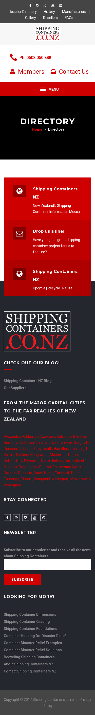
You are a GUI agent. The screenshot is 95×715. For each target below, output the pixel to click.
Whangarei (12, 485)
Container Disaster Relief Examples (33, 643)
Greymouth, (44, 449)
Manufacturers (74, 12)
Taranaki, (62, 473)
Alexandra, (13, 436)
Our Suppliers (15, 388)
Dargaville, (82, 443)
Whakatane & (80, 479)
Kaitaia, (10, 455)
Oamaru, (11, 467)
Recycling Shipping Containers (29, 657)
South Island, (44, 473)
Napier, (73, 455)
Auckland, (48, 436)
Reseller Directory (23, 12)
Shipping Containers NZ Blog (28, 381)
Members (30, 71)
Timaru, (27, 479)
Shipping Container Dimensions (30, 614)
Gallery (30, 18)
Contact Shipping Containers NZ (30, 671)
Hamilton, (62, 449)
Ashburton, (31, 436)
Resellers (50, 18)
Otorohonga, (28, 467)
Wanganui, (42, 479)
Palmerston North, (67, 467)
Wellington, (60, 479)
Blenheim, (81, 436)
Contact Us (73, 71)
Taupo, (75, 473)
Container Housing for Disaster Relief (35, 636)
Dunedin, (11, 449)
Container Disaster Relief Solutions (33, 650)
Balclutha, (65, 436)
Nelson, (10, 461)
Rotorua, (11, 473)
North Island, (75, 461)
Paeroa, (45, 467)
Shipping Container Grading (27, 622)
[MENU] (43, 89)
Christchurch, (46, 443)
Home (37, 129)
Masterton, (59, 455)
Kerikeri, (23, 455)
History (49, 12)
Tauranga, (12, 479)
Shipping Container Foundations (30, 629)
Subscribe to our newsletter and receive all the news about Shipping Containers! (47, 553)
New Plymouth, (28, 461)
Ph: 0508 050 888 (35, 57)
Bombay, (11, 443)
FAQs (69, 18)
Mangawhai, (40, 455)
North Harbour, (53, 461)
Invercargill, (79, 449)
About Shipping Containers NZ (28, 664)
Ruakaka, (26, 473)
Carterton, (26, 443)
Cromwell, (65, 443)
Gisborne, (26, 449)
